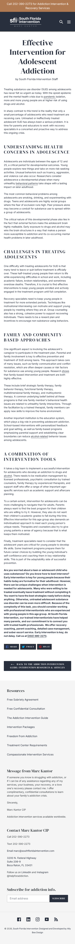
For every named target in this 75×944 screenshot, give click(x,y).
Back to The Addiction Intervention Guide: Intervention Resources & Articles (37, 666)
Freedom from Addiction (22, 736)
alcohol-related (39, 436)
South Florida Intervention (25, 928)
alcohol (8, 475)
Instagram (42, 872)
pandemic (50, 96)
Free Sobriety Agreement (22, 699)
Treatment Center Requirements (27, 745)
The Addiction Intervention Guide (27, 718)
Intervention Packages (21, 727)
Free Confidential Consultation (26, 708)
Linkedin (26, 872)
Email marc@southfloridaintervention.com (30, 850)
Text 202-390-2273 (18, 843)
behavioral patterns (27, 183)
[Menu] (69, 21)
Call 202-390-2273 (18, 836)
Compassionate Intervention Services (30, 754)
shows (65, 371)
